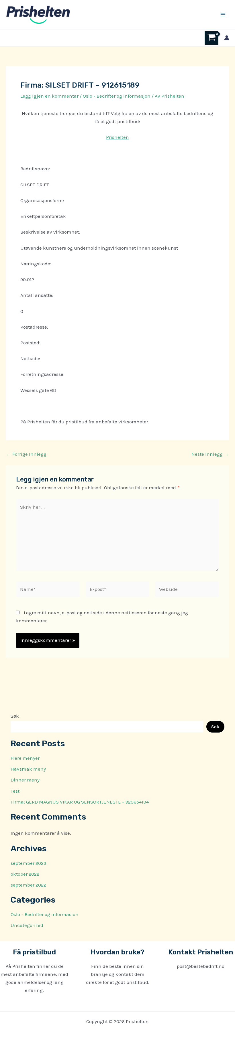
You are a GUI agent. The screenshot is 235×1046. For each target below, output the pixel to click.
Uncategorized (27, 925)
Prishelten (117, 137)
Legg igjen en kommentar (49, 96)
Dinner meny (25, 780)
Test (15, 791)
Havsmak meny (28, 769)
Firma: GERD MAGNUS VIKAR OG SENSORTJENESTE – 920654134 (80, 802)
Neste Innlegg (210, 454)
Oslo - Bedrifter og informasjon (116, 96)
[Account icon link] (226, 37)
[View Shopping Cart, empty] (211, 38)
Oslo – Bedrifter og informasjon (45, 914)
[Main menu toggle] (223, 14)
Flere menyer (25, 758)
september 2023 (28, 863)
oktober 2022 (25, 874)
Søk (15, 716)
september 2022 (28, 885)
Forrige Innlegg (26, 454)
